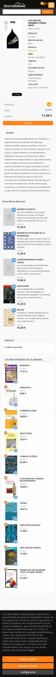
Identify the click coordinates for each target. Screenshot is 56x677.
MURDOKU (25, 365)
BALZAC (20, 309)
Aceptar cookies (28, 659)
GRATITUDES (26, 433)
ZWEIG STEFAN (34, 28)
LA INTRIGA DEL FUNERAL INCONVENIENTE (32, 479)
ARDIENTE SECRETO (26, 209)
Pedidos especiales (14, 347)
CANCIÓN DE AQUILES (30, 525)
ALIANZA (32, 36)
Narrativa (32, 50)
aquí (31, 650)
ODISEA (23, 503)
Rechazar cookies (28, 665)
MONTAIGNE (23, 286)
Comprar (28, 123)
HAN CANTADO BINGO (30, 547)
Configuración (28, 672)
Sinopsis (10, 132)
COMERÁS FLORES (28, 410)
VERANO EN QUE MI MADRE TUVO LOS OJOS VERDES (32, 571)
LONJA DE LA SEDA (28, 456)
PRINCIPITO (25, 387)
